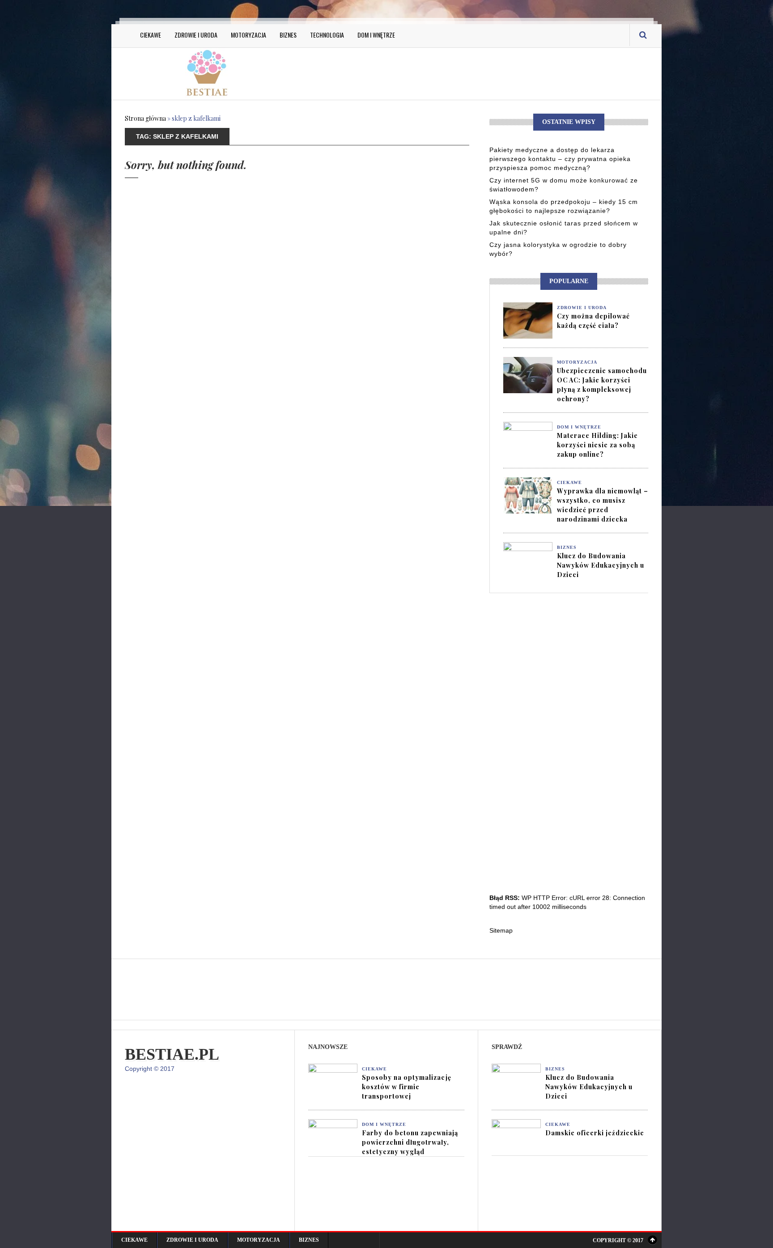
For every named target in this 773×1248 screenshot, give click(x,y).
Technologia (327, 34)
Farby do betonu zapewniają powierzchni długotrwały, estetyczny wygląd (410, 1142)
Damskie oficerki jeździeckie (594, 1133)
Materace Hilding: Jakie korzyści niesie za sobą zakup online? (597, 444)
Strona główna (145, 118)
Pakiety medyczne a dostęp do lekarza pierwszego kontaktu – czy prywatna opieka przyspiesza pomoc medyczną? (560, 158)
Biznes (288, 34)
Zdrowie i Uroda (195, 34)
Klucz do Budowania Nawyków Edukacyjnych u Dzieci (600, 565)
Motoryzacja (248, 34)
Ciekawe (150, 34)
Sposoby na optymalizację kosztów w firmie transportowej (406, 1086)
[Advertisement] (476, 72)
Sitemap (501, 930)
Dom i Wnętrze (376, 34)
